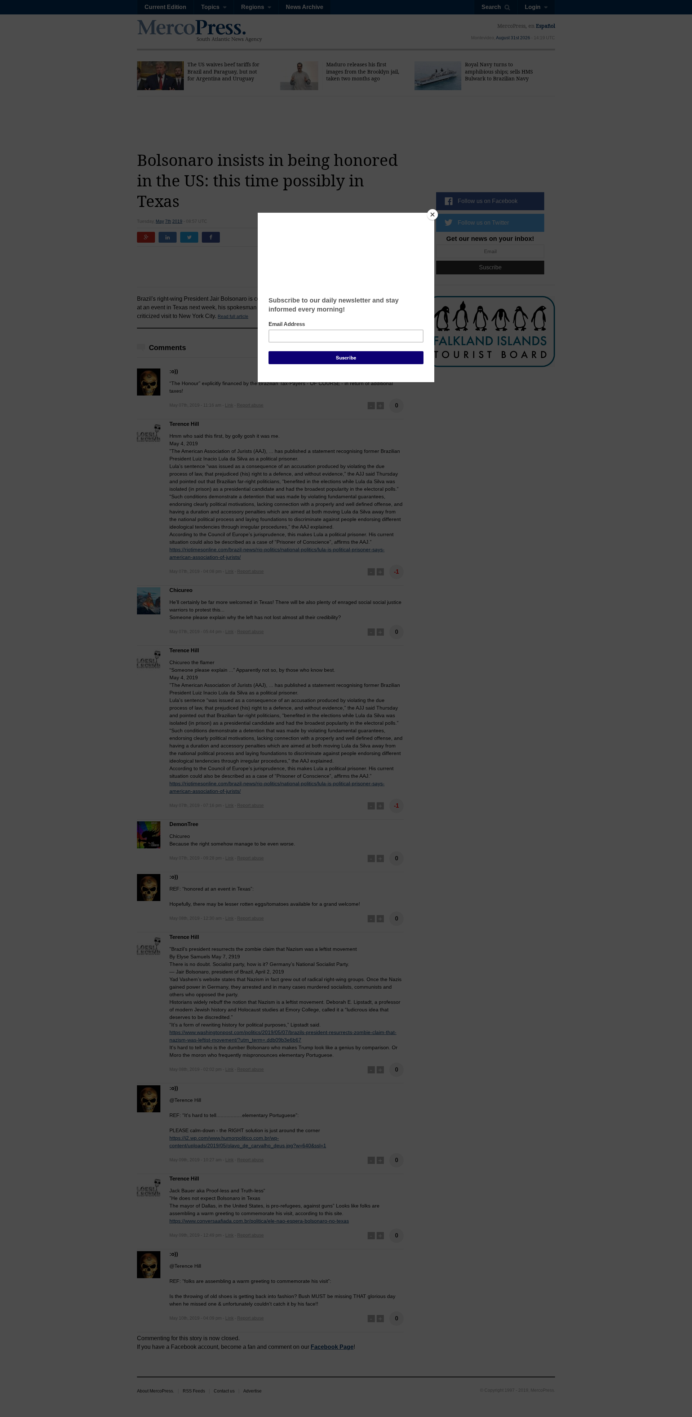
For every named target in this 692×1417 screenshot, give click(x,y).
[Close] (432, 214)
